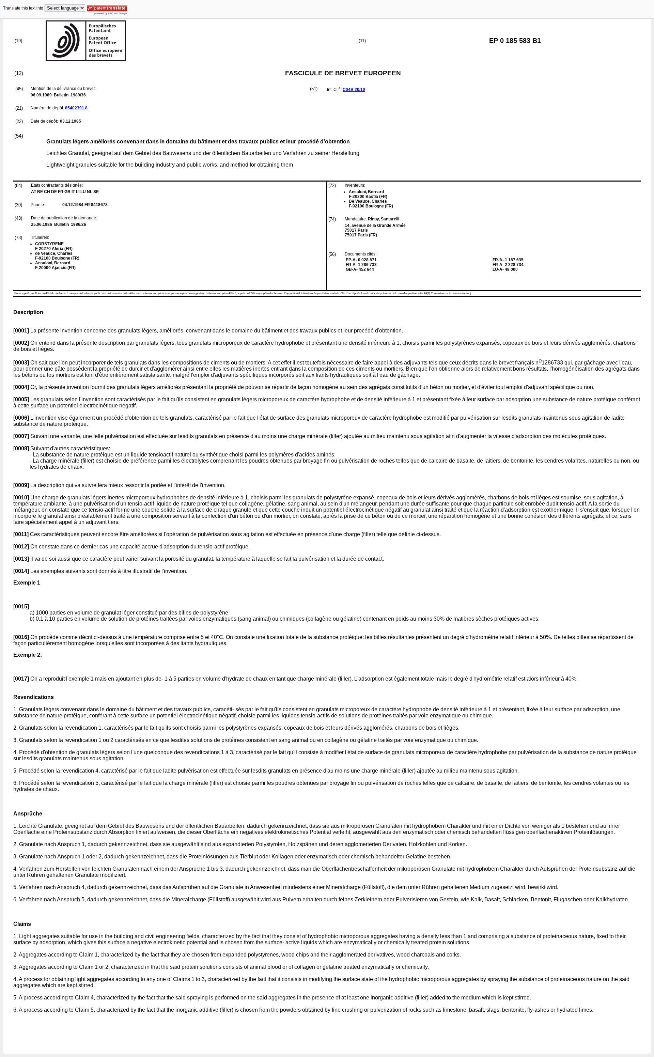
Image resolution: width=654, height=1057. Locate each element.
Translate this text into (23, 8)
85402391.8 (76, 108)
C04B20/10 (354, 89)
